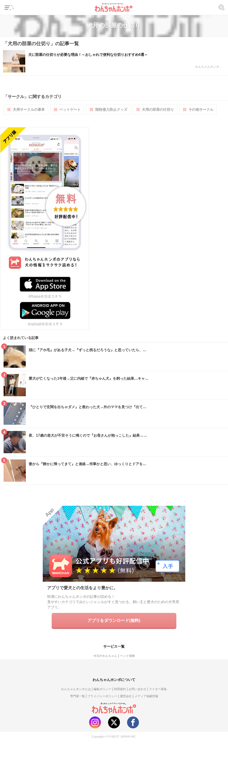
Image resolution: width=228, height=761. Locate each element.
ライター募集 (158, 689)
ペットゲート (70, 109)
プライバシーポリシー (102, 696)
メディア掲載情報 (146, 696)
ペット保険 (127, 655)
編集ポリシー (102, 689)
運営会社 (126, 696)
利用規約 (120, 689)
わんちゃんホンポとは (76, 689)
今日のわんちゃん (105, 655)
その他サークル (201, 109)
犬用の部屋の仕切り (158, 109)
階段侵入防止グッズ (111, 109)
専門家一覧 (77, 696)
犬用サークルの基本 (29, 109)
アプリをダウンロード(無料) (114, 620)
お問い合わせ (137, 689)
